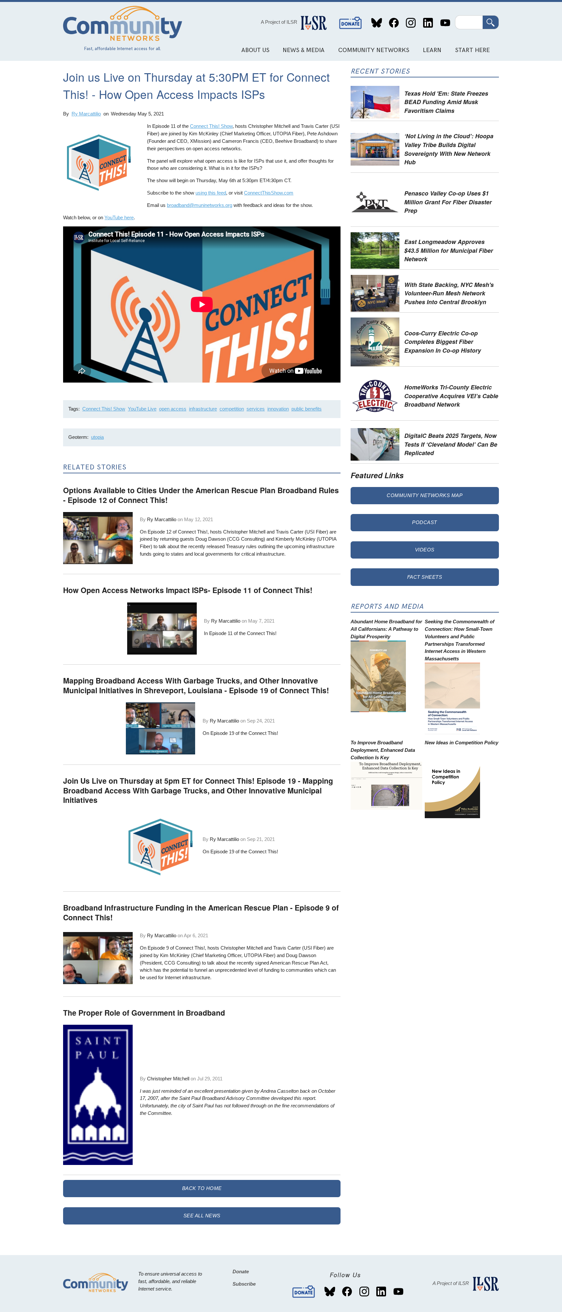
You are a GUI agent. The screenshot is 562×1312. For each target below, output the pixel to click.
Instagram (411, 23)
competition (232, 409)
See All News (202, 1215)
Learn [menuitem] (432, 50)
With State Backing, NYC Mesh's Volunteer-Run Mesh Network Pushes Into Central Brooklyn (449, 293)
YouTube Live (142, 409)
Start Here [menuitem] (472, 50)
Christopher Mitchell (168, 1078)
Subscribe (244, 1284)
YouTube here (119, 217)
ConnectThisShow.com (268, 193)
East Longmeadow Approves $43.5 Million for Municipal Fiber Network (448, 250)
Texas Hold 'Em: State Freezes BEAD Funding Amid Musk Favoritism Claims (446, 102)
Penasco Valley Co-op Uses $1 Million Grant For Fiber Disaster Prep (448, 201)
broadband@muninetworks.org (199, 205)
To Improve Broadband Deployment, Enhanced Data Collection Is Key (383, 750)
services (256, 409)
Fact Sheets (424, 577)
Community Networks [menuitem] (373, 50)
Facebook (393, 23)
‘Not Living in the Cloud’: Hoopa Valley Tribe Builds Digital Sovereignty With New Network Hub (448, 149)
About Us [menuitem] (255, 50)
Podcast (424, 522)
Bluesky (376, 23)
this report (304, 1098)
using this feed (210, 193)
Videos (425, 549)
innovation (278, 409)
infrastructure (203, 409)
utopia (97, 437)
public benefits (306, 409)
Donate (350, 23)
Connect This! (261, 633)
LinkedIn (428, 23)
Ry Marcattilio (86, 113)
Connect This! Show (211, 126)
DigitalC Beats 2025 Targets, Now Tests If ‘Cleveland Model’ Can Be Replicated (450, 444)
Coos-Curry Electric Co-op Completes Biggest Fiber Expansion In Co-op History (442, 341)
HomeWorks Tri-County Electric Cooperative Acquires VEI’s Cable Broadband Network (451, 395)
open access (172, 409)
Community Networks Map (424, 495)
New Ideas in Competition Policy (461, 742)
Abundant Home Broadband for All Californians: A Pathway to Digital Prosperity (386, 629)
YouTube (445, 23)
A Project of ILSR (279, 22)
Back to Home (202, 1188)
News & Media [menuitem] (304, 50)
